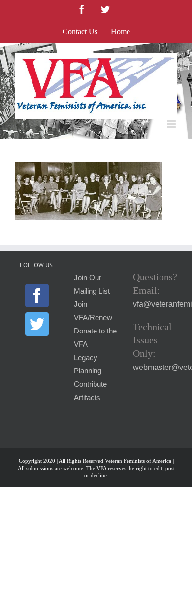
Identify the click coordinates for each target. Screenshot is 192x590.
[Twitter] (37, 324)
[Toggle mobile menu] (172, 124)
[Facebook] (37, 295)
